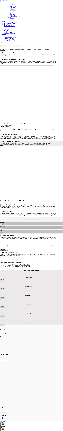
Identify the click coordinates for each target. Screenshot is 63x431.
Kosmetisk (9, 3)
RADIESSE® (12, 18)
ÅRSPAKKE (12, 9)
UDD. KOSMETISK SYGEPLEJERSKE (10, 37)
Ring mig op (2, 424)
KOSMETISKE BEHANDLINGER (10, 22)
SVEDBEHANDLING (13, 19)
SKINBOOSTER (12, 15)
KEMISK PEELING (13, 10)
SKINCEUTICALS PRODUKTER (9, 26)
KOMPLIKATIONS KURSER (9, 39)
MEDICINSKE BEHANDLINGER (9, 23)
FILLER (11, 5)
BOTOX (11, 4)
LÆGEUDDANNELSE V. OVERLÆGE (10, 40)
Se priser (1, 145)
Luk (0, 425)
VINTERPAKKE (12, 7)
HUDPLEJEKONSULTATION (15, 16)
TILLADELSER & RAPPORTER (9, 33)
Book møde (2, 50)
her (17, 206)
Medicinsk (9, 17)
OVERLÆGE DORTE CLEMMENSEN (10, 28)
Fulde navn (2, 422)
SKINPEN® (12, 11)
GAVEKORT (4, 34)
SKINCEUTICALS (5, 24)
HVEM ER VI (6, 29)
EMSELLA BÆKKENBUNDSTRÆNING (17, 20)
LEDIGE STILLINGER (8, 32)
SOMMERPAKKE (13, 8)
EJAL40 (11, 13)
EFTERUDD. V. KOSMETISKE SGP (10, 38)
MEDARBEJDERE (7, 30)
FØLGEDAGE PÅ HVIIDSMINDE (10, 36)
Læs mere (1, 224)
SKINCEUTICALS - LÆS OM (9, 25)
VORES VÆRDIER (7, 31)
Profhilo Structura (12, 14)
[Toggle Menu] (0, 1)
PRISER (3, 21)
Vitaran (11, 12)
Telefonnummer (2, 423)
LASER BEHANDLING (14, 6)
